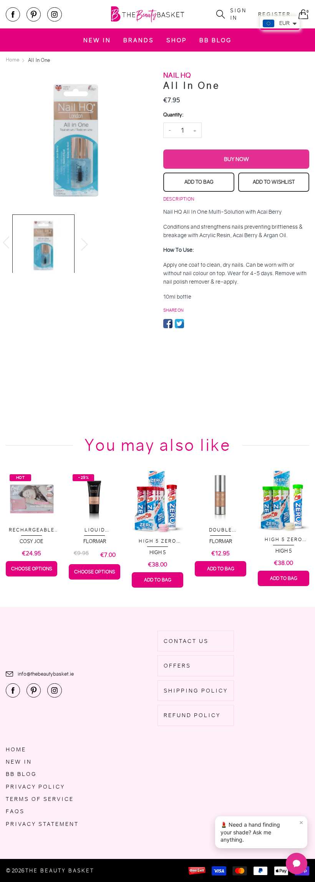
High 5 (157, 552)
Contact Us (186, 641)
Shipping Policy (196, 690)
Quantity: (173, 114)
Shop (176, 40)
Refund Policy (192, 715)
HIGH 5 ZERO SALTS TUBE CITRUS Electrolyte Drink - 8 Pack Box (284, 540)
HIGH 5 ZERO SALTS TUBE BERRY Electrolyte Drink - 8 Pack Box (158, 541)
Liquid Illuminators (94, 530)
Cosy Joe (31, 541)
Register (274, 14)
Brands (138, 40)
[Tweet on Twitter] (179, 323)
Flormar (94, 541)
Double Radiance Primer (220, 530)
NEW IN (97, 40)
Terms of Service (40, 799)
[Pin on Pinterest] (191, 323)
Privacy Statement (42, 824)
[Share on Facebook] (167, 323)
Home (16, 749)
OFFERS (177, 665)
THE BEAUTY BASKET (59, 870)
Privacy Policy (35, 786)
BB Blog (215, 40)
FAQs (15, 811)
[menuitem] (97, 40)
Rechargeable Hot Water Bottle (32, 530)
